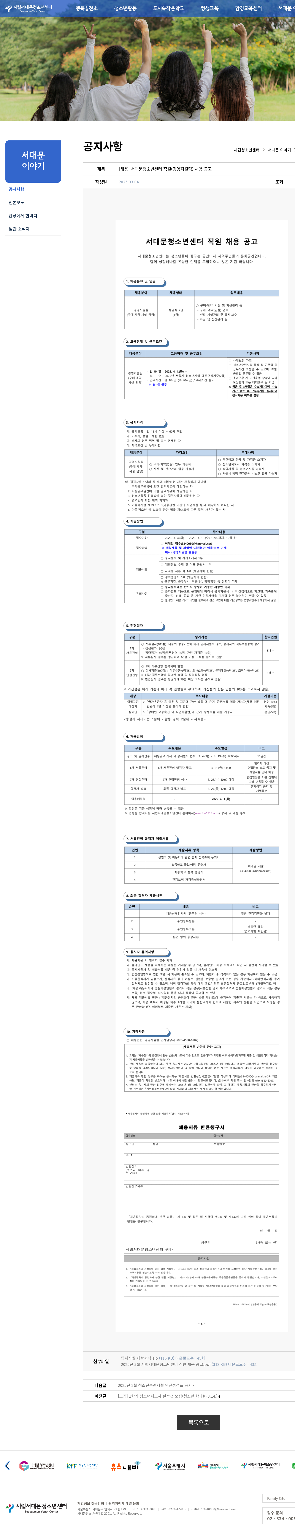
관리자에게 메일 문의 (123, 1503)
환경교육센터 (248, 9)
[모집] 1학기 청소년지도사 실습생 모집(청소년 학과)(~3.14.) (167, 1396)
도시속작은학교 (168, 9)
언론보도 (16, 202)
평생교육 (210, 9)
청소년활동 (125, 9)
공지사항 (16, 189)
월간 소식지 (19, 229)
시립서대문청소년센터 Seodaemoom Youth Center (28, 8)
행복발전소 (86, 9)
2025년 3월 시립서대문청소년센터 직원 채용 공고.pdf (166, 1364)
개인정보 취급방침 (90, 1503)
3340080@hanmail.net (219, 1509)
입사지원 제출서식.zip (139, 1358)
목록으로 (198, 1422)
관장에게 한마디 (23, 215)
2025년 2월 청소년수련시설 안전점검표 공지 (155, 1385)
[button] (7, 1465)
